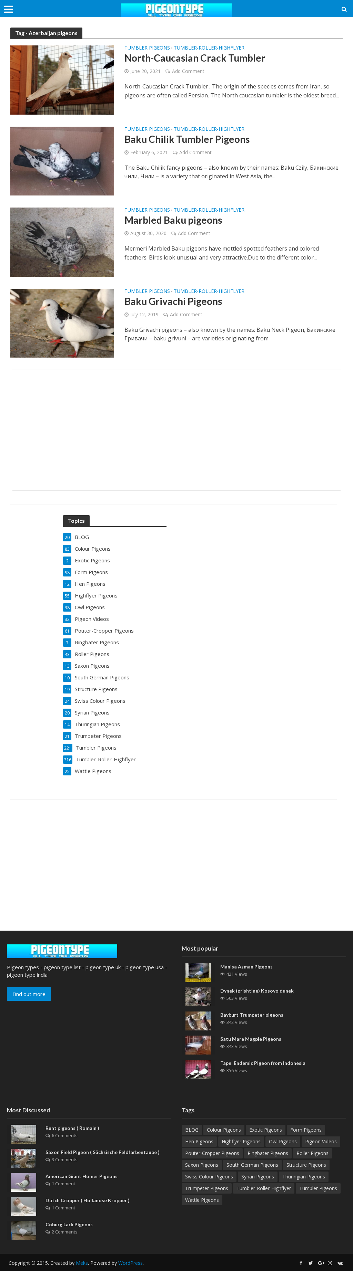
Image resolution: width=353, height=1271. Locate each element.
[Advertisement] (176, 430)
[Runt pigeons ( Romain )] (23, 1133)
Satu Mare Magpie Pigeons (250, 1039)
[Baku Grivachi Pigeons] (62, 322)
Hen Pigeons (199, 1141)
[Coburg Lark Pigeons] (23, 1230)
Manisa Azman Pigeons (246, 967)
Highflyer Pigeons (241, 1141)
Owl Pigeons (283, 1141)
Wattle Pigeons (202, 1200)
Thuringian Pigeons (303, 1176)
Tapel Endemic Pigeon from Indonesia (262, 1063)
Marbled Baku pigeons (173, 220)
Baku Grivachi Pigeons (173, 301)
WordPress (130, 1263)
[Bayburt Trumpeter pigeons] (198, 1020)
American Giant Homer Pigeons (82, 1176)
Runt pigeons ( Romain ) (72, 1128)
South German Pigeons (252, 1165)
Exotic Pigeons (265, 1129)
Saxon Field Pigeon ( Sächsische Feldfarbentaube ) (103, 1152)
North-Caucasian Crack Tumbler (194, 58)
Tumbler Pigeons (147, 48)
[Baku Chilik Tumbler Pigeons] (62, 160)
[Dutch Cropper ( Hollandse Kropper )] (23, 1206)
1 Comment (63, 1183)
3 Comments (65, 1159)
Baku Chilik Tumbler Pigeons (187, 139)
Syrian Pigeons (257, 1176)
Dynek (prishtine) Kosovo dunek (257, 991)
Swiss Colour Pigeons (209, 1176)
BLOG (192, 1129)
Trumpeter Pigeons (206, 1188)
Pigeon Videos (321, 1141)
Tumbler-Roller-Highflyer (209, 48)
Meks (82, 1263)
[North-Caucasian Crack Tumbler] (62, 79)
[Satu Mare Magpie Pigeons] (198, 1044)
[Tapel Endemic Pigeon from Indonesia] (198, 1068)
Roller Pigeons (312, 1153)
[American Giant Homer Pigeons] (23, 1181)
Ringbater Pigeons (268, 1153)
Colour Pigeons (224, 1129)
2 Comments (65, 1232)
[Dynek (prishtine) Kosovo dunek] (198, 996)
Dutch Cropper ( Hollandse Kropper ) (88, 1200)
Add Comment (188, 71)
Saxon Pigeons (201, 1165)
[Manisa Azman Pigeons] (198, 971)
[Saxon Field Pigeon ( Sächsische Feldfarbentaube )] (23, 1157)
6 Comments (65, 1135)
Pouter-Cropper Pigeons (212, 1153)
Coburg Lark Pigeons (69, 1224)
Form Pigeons (306, 1129)
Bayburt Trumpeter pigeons (251, 1015)
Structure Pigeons (306, 1165)
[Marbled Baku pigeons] (62, 241)
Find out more (29, 994)
